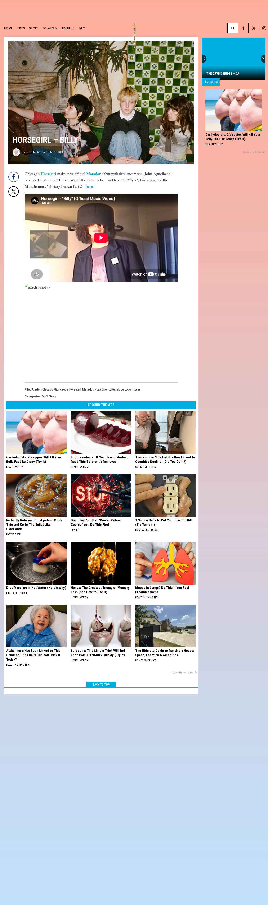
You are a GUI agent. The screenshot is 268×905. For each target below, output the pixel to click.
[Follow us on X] (254, 28)
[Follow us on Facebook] (243, 28)
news (52, 396)
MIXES (21, 28)
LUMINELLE (68, 28)
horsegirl (75, 389)
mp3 (45, 396)
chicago (47, 389)
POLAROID (50, 28)
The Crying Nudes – (222, 73)
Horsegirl (48, 173)
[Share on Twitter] (13, 191)
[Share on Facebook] (13, 177)
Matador (93, 173)
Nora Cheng (102, 389)
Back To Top (101, 684)
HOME (8, 28)
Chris (25, 152)
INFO (82, 28)
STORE (33, 28)
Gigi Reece (61, 389)
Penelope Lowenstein (125, 389)
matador (87, 389)
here (89, 186)
